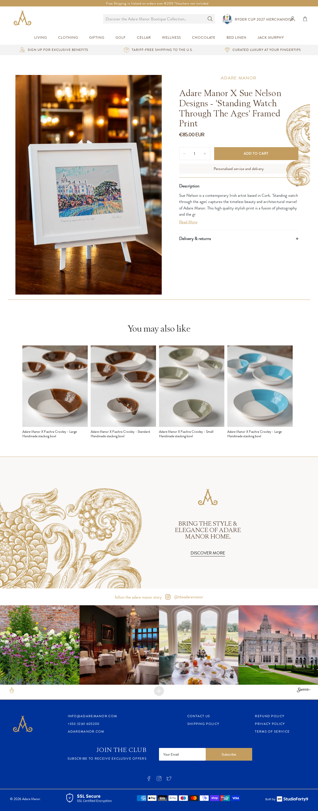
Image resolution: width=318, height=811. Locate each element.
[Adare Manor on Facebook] (148, 779)
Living (40, 37)
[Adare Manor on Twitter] (168, 779)
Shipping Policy (203, 723)
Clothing (68, 37)
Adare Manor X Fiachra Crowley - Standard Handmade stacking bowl (120, 433)
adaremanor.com (86, 731)
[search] (154, 19)
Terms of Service (272, 731)
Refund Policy (269, 716)
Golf (121, 37)
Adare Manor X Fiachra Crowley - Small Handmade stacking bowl (186, 433)
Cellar (144, 37)
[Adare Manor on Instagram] (159, 779)
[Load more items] (159, 691)
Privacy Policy (270, 723)
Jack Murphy (271, 37)
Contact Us (198, 716)
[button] (40, 645)
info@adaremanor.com (92, 716)
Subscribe (229, 754)
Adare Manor (238, 78)
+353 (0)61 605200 (84, 723)
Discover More (208, 553)
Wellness (171, 37)
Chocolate (203, 37)
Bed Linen (236, 37)
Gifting (96, 37)
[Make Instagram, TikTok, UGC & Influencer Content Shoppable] (304, 690)
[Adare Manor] (24, 19)
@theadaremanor (188, 597)
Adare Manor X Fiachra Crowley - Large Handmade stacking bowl (49, 433)
